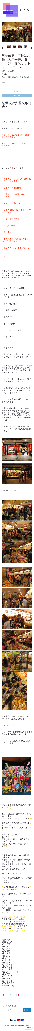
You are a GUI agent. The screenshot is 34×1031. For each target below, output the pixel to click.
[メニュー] (31, 10)
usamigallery (13, 1025)
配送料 (10, 77)
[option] (8, 47)
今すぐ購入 (17, 95)
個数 (3, 83)
